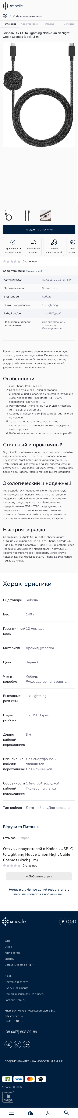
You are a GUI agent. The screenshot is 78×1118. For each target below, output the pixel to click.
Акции (8, 976)
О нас (8, 946)
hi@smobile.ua (14, 1016)
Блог (7, 940)
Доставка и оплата (16, 982)
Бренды (9, 958)
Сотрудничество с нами (19, 964)
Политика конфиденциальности (24, 994)
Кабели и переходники (27, 16)
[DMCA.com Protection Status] (39, 1097)
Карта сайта (12, 952)
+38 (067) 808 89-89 (20, 1032)
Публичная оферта (16, 988)
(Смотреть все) (34, 270)
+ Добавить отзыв (39, 876)
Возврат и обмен (15, 1000)
